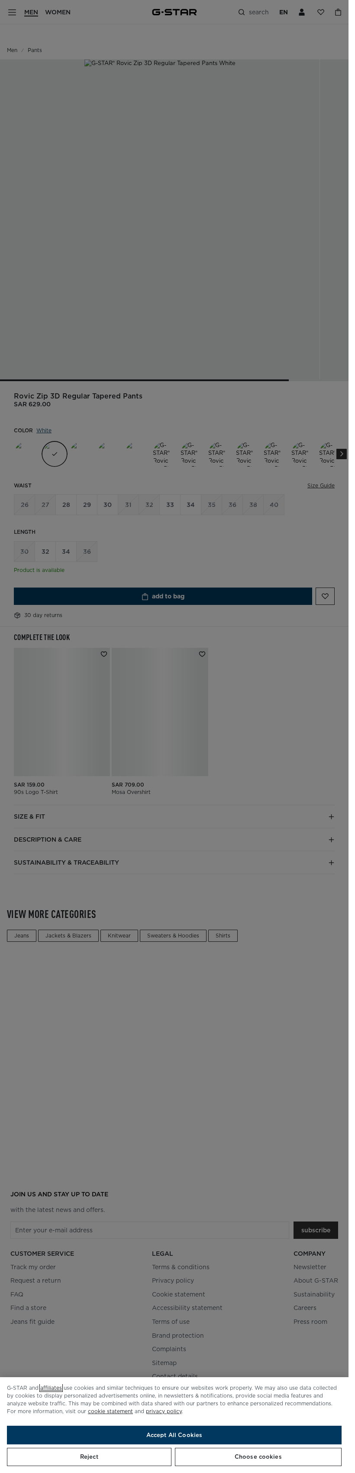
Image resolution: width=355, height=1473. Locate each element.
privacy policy (164, 1411)
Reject (89, 1456)
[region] (174, 1425)
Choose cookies (258, 1456)
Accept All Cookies (174, 1435)
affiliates (51, 1388)
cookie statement (110, 1411)
